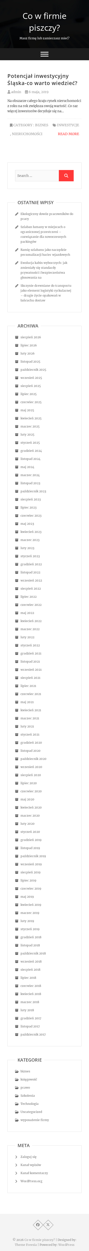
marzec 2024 (30, 475)
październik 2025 (33, 369)
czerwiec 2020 (31, 791)
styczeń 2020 (30, 832)
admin (15, 92)
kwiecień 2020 (31, 807)
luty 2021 (27, 726)
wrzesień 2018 (31, 961)
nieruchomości (27, 134)
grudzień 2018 (31, 937)
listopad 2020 (31, 751)
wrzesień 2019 (31, 864)
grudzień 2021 (31, 653)
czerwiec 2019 (31, 888)
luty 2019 (27, 921)
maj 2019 (27, 896)
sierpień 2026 (31, 337)
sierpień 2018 (31, 969)
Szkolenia (28, 1095)
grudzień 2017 (31, 1018)
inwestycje (68, 125)
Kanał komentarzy (34, 1173)
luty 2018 (27, 1010)
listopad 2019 (30, 848)
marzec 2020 (30, 815)
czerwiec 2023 (31, 515)
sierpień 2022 (31, 588)
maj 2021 (27, 702)
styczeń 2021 (30, 734)
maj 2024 (27, 467)
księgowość (29, 1079)
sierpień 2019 (31, 872)
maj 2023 (27, 524)
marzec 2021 (30, 718)
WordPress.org (31, 1181)
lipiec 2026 (29, 345)
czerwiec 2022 (31, 605)
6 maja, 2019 (38, 92)
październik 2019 (33, 856)
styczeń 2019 (30, 929)
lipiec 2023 (29, 507)
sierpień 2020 (31, 775)
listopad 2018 (30, 945)
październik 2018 (33, 953)
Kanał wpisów (31, 1165)
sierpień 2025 (31, 386)
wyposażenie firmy (35, 1120)
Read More (68, 134)
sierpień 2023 (31, 499)
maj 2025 (27, 410)
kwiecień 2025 (31, 418)
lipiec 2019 (28, 880)
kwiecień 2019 (31, 905)
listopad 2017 (30, 1026)
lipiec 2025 (29, 394)
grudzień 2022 (31, 564)
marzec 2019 (30, 913)
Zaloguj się (29, 1157)
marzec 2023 (30, 540)
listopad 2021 (30, 661)
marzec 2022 (30, 629)
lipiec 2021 (28, 686)
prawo (25, 1087)
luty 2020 (28, 823)
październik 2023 (33, 491)
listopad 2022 (30, 572)
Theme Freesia (26, 1245)
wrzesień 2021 (31, 669)
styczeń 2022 (30, 645)
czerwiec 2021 (31, 694)
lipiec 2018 (28, 978)
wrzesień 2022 (31, 580)
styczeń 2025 (30, 442)
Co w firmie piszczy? (44, 21)
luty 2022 (27, 637)
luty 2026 (28, 353)
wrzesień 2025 (31, 378)
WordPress (66, 1245)
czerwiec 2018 (31, 986)
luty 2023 (27, 548)
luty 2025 (27, 434)
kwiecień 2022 (31, 621)
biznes (41, 125)
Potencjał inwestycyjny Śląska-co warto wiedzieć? (42, 79)
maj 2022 (27, 613)
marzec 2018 (30, 1002)
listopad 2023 (30, 483)
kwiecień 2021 (31, 710)
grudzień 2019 (31, 840)
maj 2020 (27, 799)
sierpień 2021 (30, 678)
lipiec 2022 (29, 596)
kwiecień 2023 (31, 532)
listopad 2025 (30, 361)
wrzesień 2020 (31, 767)
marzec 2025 (30, 426)
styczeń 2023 (30, 556)
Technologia (30, 1104)
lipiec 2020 (29, 783)
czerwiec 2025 (31, 402)
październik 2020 (33, 759)
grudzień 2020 (31, 742)
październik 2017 (33, 1034)
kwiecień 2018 (31, 994)
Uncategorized (31, 1112)
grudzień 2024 (31, 451)
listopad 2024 (31, 459)
